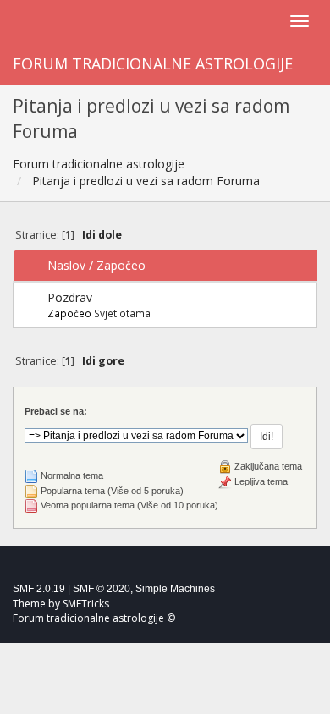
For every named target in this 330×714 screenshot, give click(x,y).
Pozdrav (69, 297)
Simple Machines (175, 589)
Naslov (66, 265)
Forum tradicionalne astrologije (153, 63)
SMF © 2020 (101, 589)
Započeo (121, 265)
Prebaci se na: (56, 411)
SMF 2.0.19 (39, 589)
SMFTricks (86, 603)
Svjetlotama (122, 313)
